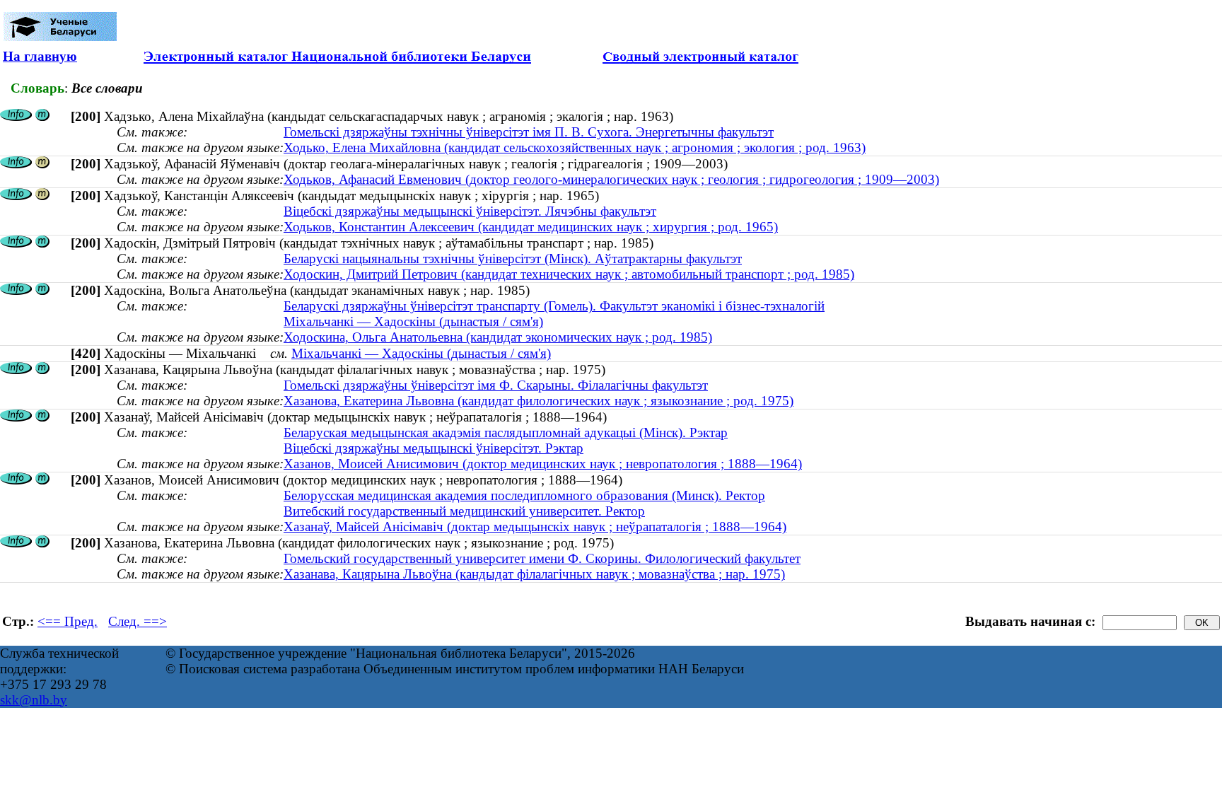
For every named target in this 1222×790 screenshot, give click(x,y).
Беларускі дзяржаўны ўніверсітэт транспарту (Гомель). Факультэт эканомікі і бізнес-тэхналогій (554, 305)
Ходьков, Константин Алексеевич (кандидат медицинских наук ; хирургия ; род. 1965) (531, 226)
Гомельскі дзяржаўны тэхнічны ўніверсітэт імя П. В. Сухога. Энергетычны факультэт (529, 131)
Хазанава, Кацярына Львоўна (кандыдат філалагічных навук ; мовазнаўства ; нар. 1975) (534, 574)
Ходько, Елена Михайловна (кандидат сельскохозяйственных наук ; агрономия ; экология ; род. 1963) (575, 147)
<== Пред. (67, 621)
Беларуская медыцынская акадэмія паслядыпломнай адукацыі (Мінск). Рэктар (506, 432)
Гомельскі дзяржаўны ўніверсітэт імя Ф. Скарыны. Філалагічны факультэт (496, 385)
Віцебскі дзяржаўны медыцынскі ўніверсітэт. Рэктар (433, 448)
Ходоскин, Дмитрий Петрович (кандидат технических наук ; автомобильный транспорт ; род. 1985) (569, 274)
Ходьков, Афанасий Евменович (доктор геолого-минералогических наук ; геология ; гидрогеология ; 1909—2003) (611, 179)
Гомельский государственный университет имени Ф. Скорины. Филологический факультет (542, 558)
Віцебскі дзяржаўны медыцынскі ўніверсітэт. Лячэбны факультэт (470, 211)
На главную (40, 56)
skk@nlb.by (33, 699)
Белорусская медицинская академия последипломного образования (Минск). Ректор (524, 495)
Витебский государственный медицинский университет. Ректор (464, 511)
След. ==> (137, 621)
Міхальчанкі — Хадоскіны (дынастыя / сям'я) (413, 321)
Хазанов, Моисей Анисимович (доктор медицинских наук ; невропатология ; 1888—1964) (543, 463)
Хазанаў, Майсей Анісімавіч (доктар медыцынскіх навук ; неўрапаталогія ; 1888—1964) (535, 526)
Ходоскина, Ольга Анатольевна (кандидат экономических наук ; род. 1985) (498, 337)
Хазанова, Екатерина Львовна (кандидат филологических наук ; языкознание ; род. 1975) (538, 400)
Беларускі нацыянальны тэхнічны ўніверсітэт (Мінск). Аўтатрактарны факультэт (513, 258)
